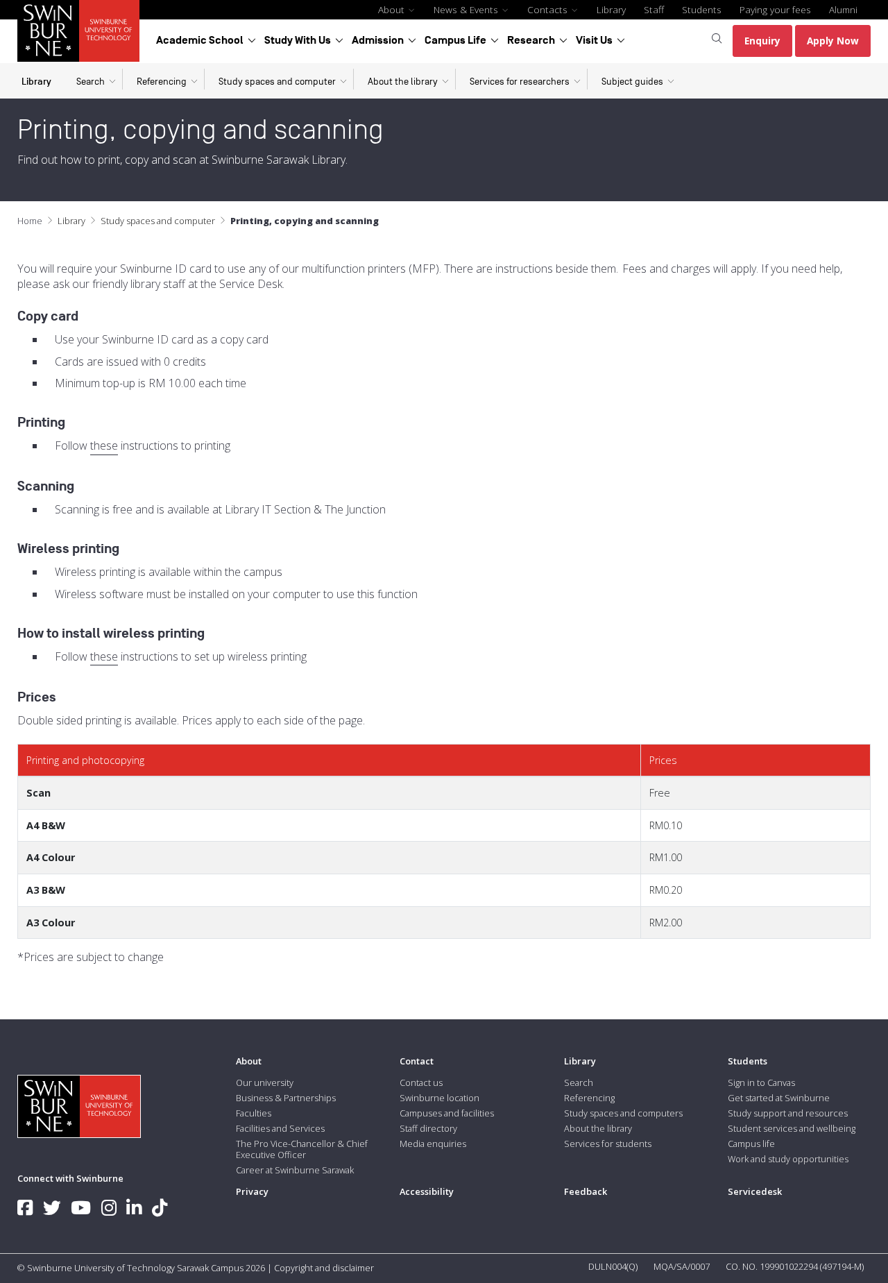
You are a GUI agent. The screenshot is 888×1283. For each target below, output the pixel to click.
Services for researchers (520, 81)
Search (90, 81)
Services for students (607, 1143)
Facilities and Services (280, 1128)
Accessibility (427, 1191)
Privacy (252, 1191)
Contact (417, 1061)
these (104, 446)
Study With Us (297, 40)
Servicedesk (755, 1191)
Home (29, 220)
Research (531, 40)
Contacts (548, 9)
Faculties (253, 1113)
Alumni (843, 9)
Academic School (200, 40)
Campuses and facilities (447, 1113)
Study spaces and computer (277, 81)
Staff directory (428, 1128)
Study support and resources (788, 1113)
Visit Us (594, 40)
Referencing (162, 81)
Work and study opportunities (788, 1159)
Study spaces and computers (623, 1113)
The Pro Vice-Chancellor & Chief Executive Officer (302, 1149)
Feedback (585, 1191)
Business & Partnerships (286, 1097)
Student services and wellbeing (791, 1128)
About (392, 9)
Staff (654, 9)
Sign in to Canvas (761, 1082)
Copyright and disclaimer (324, 1267)
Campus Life (455, 40)
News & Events (467, 9)
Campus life (751, 1143)
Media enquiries (433, 1143)
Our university (264, 1082)
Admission (378, 40)
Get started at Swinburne (779, 1097)
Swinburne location (439, 1097)
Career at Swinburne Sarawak (295, 1170)
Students (702, 9)
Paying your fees (775, 9)
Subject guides (632, 81)
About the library (403, 81)
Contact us (421, 1082)
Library (611, 9)
